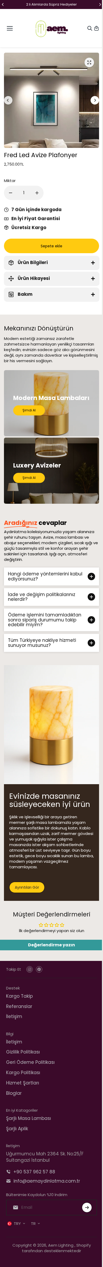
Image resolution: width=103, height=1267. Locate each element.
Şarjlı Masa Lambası (28, 1118)
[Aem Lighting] (51, 28)
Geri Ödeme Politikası (30, 1062)
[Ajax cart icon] (96, 28)
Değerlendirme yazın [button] (50, 945)
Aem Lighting (60, 1245)
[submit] (84, 1207)
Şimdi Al (29, 410)
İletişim (14, 1017)
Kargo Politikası (23, 1073)
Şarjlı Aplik (17, 1129)
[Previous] (3, 4)
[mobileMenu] (10, 28)
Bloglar (14, 1093)
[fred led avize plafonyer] (89, 62)
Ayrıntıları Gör (27, 887)
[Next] (100, 4)
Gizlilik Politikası (23, 1052)
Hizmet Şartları (22, 1083)
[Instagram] (29, 969)
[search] (89, 28)
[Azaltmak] (10, 193)
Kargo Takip (19, 996)
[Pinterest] (39, 969)
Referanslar (19, 1006)
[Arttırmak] (37, 193)
